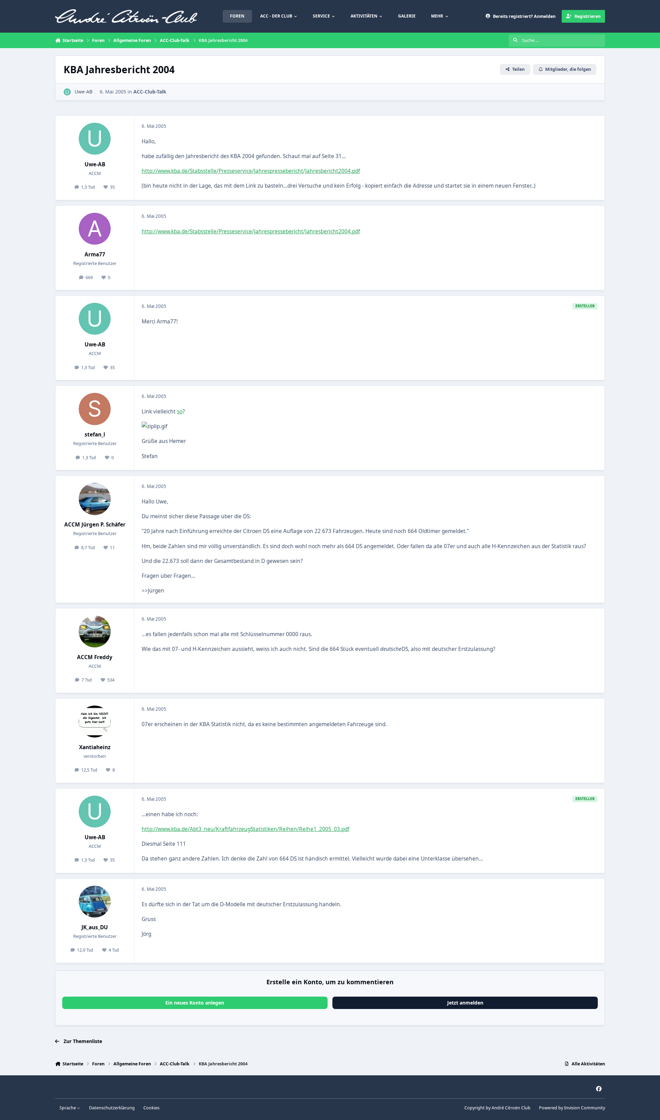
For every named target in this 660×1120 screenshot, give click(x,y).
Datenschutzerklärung (112, 1108)
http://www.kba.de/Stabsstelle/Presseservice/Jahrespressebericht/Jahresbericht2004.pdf (251, 171)
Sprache (68, 1108)
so (180, 411)
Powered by (572, 1108)
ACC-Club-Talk (149, 91)
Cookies (151, 1108)
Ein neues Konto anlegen (194, 1002)
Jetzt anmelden (465, 1002)
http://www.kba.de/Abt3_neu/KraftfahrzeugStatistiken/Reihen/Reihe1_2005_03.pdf (245, 829)
